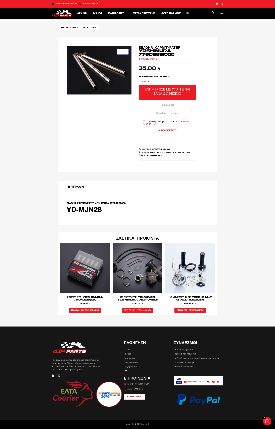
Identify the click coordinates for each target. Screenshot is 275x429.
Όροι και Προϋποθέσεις (185, 354)
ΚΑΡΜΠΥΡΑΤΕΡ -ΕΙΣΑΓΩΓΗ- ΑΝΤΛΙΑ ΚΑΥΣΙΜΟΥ (170, 152)
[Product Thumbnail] (123, 52)
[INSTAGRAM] (222, 4)
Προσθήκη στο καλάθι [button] (85, 310)
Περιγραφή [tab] (75, 186)
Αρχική (82, 13)
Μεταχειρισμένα (144, 13)
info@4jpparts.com (66, 4)
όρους (167, 122)
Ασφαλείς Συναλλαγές (185, 363)
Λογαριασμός (171, 13)
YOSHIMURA (155, 155)
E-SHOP (97, 13)
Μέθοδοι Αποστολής (184, 367)
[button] (267, 421)
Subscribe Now (167, 131)
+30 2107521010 (90, 4)
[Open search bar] (212, 12)
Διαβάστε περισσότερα (190, 310)
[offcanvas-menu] (221, 13)
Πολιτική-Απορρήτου (184, 350)
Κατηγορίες (116, 13)
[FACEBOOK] (217, 4)
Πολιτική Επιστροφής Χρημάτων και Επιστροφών (197, 358)
